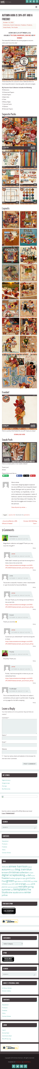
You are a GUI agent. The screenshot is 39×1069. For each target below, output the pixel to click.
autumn (11, 515)
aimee (13, 554)
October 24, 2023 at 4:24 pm (21, 556)
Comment (5, 718)
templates (20, 889)
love (22, 881)
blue (29, 869)
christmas (13, 872)
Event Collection (15, 25)
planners (10, 887)
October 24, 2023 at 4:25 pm (21, 595)
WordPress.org (6, 1039)
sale (24, 886)
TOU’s (3, 850)
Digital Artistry (6, 780)
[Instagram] (33, 1)
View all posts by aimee (19, 507)
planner (5, 887)
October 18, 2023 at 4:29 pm (19, 617)
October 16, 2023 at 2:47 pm (19, 539)
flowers (33, 875)
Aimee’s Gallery (6, 991)
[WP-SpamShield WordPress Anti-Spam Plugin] (9, 911)
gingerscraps (21, 878)
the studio (14, 892)
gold (28, 878)
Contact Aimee (6, 853)
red (20, 886)
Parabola (19, 1062)
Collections (6, 25)
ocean (10, 884)
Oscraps (4, 786)
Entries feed (5, 1033)
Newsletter (5, 841)
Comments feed (7, 1036)
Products (29, 25)
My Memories (6, 789)
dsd (26, 875)
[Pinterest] (37, 1)
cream (31, 873)
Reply (34, 548)
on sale (15, 883)
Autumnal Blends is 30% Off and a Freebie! (9, 522)
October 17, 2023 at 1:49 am (19, 578)
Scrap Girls (28, 35)
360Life (5, 866)
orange (22, 883)
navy (32, 881)
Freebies (23, 25)
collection (24, 872)
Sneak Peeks (7, 27)
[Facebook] (27, 1)
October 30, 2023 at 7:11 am (19, 691)
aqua (30, 867)
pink (33, 883)
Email (4, 742)
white (21, 892)
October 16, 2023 (8, 22)
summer (6, 889)
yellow (5, 895)
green (10, 881)
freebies (12, 878)
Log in (4, 1030)
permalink (27, 515)
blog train (20, 869)
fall (14, 515)
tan (12, 890)
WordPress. (27, 1062)
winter (27, 892)
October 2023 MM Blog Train (30, 522)
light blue (17, 881)
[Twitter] (30, 1)
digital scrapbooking (13, 875)
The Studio (14, 27)
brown (5, 872)
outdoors (28, 884)
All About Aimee (7, 988)
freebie (5, 878)
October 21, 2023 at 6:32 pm (19, 654)
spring (30, 886)
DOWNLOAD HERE (19, 434)
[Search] (35, 828)
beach (13, 870)
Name (4, 735)
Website (4, 749)
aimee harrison (18, 866)
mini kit (27, 881)
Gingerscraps (20, 35)
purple (15, 887)
